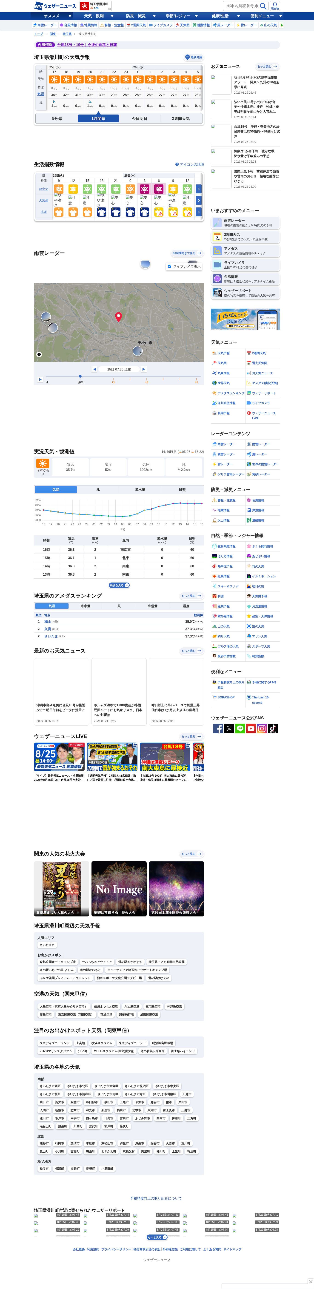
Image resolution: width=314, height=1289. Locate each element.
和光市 (90, 1110)
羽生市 (124, 1143)
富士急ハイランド (183, 1051)
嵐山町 (44, 1151)
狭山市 (108, 1102)
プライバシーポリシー (116, 1249)
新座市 (105, 1110)
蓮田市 (44, 1118)
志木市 (75, 1110)
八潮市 (152, 1110)
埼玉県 (67, 34)
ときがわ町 (108, 1151)
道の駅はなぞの (158, 978)
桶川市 (121, 1110)
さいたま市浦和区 (79, 1094)
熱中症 (43, 188)
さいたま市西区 (50, 1086)
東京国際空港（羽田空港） (76, 1014)
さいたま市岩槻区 (164, 1094)
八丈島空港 (131, 1006)
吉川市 (124, 1118)
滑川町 (185, 1143)
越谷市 (155, 1102)
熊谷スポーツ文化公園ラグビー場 (119, 978)
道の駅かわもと (90, 970)
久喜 (47, 629)
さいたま (51, 636)
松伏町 (124, 1126)
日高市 (108, 1118)
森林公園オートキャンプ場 (58, 962)
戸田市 (182, 1102)
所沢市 (59, 1102)
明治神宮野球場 (162, 1043)
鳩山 (47, 621)
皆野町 (75, 1168)
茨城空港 (106, 1014)
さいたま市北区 (77, 1086)
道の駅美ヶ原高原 (153, 1051)
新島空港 (46, 1014)
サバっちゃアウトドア (97, 962)
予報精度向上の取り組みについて (156, 1198)
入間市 (44, 1110)
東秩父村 (129, 1151)
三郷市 (185, 1110)
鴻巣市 (139, 1143)
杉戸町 (108, 1126)
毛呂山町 (46, 1126)
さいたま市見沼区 (137, 1086)
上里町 (176, 1151)
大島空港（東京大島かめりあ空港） (64, 1006)
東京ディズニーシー (132, 1043)
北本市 (136, 1110)
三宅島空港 (153, 1006)
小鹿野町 (107, 1168)
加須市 (75, 1143)
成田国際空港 (149, 1014)
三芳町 (191, 1118)
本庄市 (90, 1143)
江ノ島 (82, 1051)
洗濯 (44, 211)
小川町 (59, 1151)
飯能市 (75, 1102)
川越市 (187, 1094)
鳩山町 (90, 1151)
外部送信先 (170, 1249)
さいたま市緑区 (135, 1094)
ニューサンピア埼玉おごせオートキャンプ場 (137, 970)
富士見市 (169, 1110)
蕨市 (169, 1102)
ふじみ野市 (142, 1118)
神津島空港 (174, 1006)
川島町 (78, 1126)
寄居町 (191, 1151)
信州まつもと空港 (106, 1006)
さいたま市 (47, 945)
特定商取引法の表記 (147, 1249)
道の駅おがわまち (130, 962)
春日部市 (92, 1102)
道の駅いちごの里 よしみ (57, 970)
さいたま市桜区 (50, 1094)
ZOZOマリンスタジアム (56, 1051)
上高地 (80, 1043)
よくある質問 (212, 1249)
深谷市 (155, 1143)
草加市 (139, 1102)
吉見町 (75, 1151)
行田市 (59, 1143)
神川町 (161, 1151)
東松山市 (107, 1143)
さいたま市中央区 (167, 1086)
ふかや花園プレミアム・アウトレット (65, 978)
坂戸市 (59, 1118)
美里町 (145, 1151)
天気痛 (43, 200)
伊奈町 (176, 1118)
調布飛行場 (126, 1014)
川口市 (44, 1102)
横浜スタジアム (101, 1043)
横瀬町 (59, 1168)
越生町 (62, 1126)
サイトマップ (232, 1249)
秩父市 (44, 1168)
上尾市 (124, 1102)
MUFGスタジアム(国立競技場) (114, 1051)
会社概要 (79, 1249)
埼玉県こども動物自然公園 (167, 962)
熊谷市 (44, 1143)
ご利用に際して (190, 1249)
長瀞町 (90, 1168)
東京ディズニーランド (55, 1043)
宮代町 (93, 1126)
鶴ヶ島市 (92, 1118)
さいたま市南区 (107, 1094)
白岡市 (161, 1118)
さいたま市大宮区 (106, 1086)
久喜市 (170, 1143)
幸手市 (75, 1118)
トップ (38, 34)
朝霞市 (59, 1110)
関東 (53, 34)
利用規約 (93, 1249)
